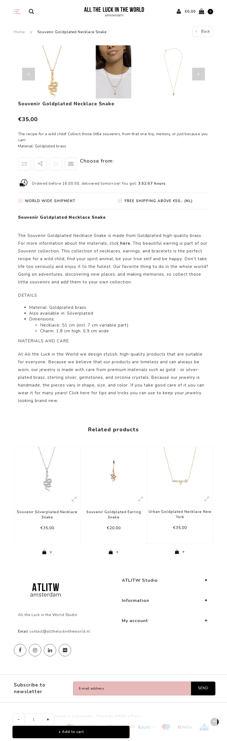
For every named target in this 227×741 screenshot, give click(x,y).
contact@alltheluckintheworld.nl (59, 631)
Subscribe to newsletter (29, 688)
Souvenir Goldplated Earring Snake (113, 515)
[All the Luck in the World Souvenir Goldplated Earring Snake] (114, 469)
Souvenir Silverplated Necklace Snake (47, 515)
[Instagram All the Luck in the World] (35, 650)
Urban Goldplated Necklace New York (180, 514)
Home (19, 32)
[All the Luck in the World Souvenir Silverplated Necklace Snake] (47, 469)
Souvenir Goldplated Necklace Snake (72, 32)
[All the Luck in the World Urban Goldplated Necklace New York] (180, 469)
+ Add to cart (71, 731)
